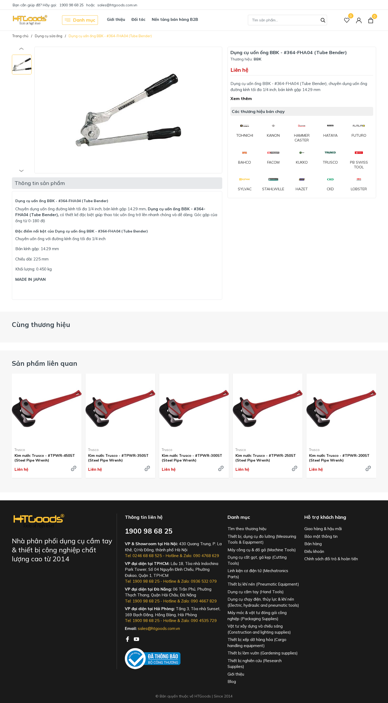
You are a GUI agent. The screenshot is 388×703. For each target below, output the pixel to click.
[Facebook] (128, 638)
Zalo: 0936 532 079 (199, 581)
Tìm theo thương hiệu (247, 528)
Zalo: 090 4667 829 (199, 601)
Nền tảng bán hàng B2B (175, 19)
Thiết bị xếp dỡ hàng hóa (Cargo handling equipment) (257, 642)
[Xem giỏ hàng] (370, 20)
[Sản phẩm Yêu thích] (347, 20)
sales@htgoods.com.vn (117, 5)
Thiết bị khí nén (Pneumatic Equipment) (263, 584)
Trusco (20, 450)
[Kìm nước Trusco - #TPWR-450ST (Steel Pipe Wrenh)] (47, 408)
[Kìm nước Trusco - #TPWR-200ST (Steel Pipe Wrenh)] (341, 408)
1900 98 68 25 (71, 5)
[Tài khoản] (359, 20)
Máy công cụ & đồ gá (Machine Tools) (262, 549)
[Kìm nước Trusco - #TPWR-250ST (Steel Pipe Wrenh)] (267, 408)
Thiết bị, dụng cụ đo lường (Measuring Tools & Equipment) (262, 539)
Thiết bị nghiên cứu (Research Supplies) (255, 663)
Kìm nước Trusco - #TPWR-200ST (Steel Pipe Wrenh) (339, 458)
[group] (128, 110)
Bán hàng (313, 543)
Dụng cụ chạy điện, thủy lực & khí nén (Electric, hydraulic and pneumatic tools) (263, 602)
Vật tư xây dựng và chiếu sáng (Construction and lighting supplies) (259, 629)
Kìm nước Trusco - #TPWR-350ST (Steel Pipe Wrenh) (118, 458)
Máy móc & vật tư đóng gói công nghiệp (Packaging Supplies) (257, 615)
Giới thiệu (116, 19)
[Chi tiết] (73, 468)
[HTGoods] (30, 20)
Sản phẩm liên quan (44, 363)
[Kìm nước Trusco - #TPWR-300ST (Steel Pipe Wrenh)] (194, 408)
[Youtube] (136, 638)
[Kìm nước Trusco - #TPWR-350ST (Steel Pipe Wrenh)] (120, 408)
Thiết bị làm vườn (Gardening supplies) (263, 653)
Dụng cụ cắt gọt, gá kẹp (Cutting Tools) (257, 560)
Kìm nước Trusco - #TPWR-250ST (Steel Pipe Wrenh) (265, 458)
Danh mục (84, 20)
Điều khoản (314, 551)
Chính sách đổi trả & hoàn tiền (331, 558)
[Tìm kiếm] (323, 19)
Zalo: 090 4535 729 (199, 620)
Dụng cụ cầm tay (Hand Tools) (256, 591)
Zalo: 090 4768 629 (201, 555)
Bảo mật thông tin (321, 536)
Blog (232, 681)
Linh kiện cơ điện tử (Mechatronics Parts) (258, 573)
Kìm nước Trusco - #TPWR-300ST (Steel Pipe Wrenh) (192, 458)
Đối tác (138, 19)
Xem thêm (241, 98)
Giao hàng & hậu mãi (323, 528)
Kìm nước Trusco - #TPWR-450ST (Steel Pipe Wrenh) (45, 458)
